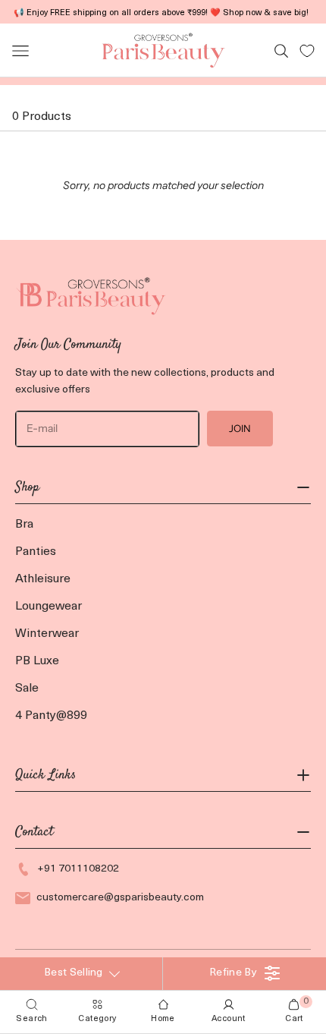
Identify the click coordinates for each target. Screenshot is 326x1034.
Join (240, 428)
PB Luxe (37, 661)
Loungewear (48, 607)
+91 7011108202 (78, 869)
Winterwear (47, 634)
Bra (24, 525)
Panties (35, 552)
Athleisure (43, 579)
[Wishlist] (307, 51)
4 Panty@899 (51, 716)
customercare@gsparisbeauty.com (120, 897)
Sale (27, 689)
